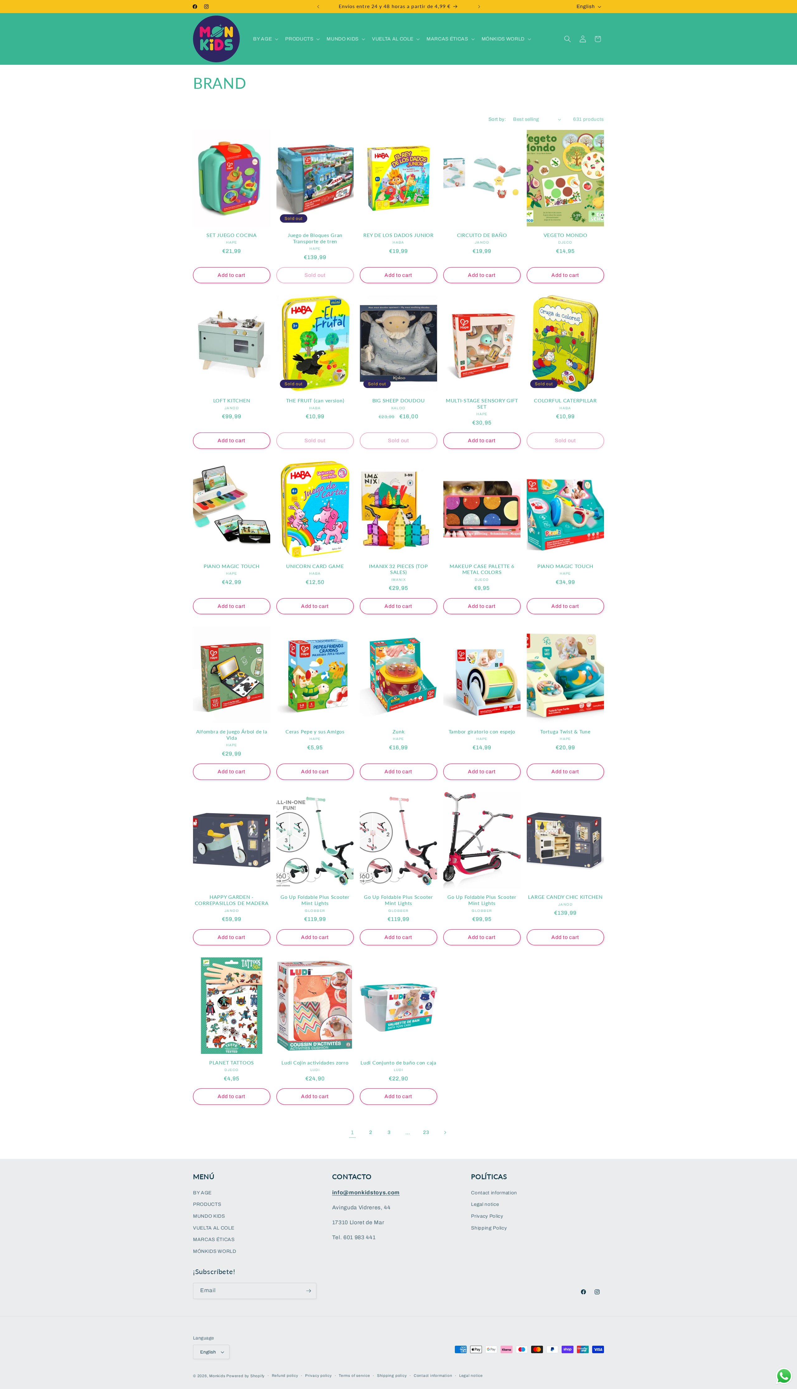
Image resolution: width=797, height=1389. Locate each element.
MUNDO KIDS (209, 1216)
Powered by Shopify (245, 1376)
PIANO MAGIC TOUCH (232, 566)
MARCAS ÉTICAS (214, 1239)
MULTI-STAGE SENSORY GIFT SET (482, 404)
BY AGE (202, 1192)
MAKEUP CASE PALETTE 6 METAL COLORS (482, 569)
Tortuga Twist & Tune (565, 731)
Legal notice (485, 1204)
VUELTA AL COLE (213, 1227)
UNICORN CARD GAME (315, 566)
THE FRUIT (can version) (315, 400)
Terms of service (354, 1375)
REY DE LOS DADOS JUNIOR (398, 235)
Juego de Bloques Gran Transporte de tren (315, 238)
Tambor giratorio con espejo (482, 731)
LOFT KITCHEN (231, 400)
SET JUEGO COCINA (231, 235)
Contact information (494, 1192)
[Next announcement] (479, 6)
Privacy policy (318, 1375)
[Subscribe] (308, 1291)
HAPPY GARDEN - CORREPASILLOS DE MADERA (232, 900)
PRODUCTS (207, 1204)
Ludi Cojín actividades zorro (314, 1062)
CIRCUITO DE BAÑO (482, 235)
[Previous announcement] (318, 6)
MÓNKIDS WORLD (214, 1251)
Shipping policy (392, 1375)
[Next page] (444, 1132)
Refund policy (285, 1375)
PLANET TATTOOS (231, 1062)
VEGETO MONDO (565, 235)
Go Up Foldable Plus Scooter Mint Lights (315, 900)
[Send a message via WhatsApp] (784, 1376)
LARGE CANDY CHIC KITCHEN (565, 897)
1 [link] (352, 1132)
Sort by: (497, 119)
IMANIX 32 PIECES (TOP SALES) (398, 569)
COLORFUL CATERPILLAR (565, 400)
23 (426, 1132)
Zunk (399, 731)
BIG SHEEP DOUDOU (398, 400)
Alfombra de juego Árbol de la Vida (231, 735)
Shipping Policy (489, 1227)
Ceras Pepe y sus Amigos (315, 731)
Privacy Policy (487, 1216)
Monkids (217, 1376)
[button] (265, 39)
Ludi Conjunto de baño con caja (398, 1062)
